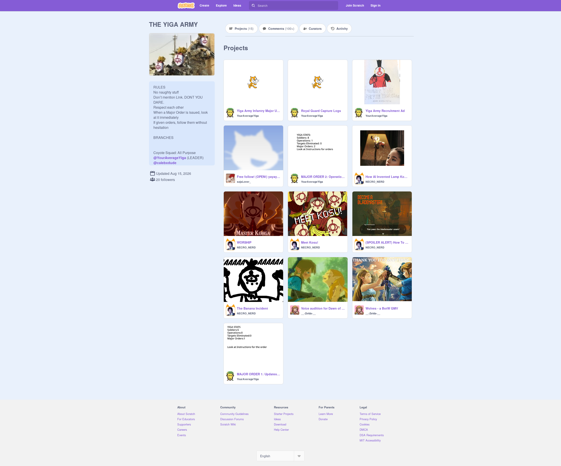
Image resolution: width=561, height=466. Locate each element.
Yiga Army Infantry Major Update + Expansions (258, 110)
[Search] (253, 5)
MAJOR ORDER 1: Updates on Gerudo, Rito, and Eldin (258, 374)
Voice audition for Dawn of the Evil (323, 308)
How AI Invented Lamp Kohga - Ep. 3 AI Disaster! (387, 176)
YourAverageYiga (248, 116)
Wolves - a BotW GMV (382, 308)
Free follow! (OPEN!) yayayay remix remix (258, 176)
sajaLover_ (244, 182)
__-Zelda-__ (308, 313)
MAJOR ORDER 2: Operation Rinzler (323, 176)
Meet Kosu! (309, 242)
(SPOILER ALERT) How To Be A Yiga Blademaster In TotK (387, 242)
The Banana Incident (252, 308)
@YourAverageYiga (169, 157)
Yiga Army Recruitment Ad (385, 110)
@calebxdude (164, 162)
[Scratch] (186, 5)
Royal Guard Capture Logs (321, 110)
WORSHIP (244, 242)
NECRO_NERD (375, 182)
